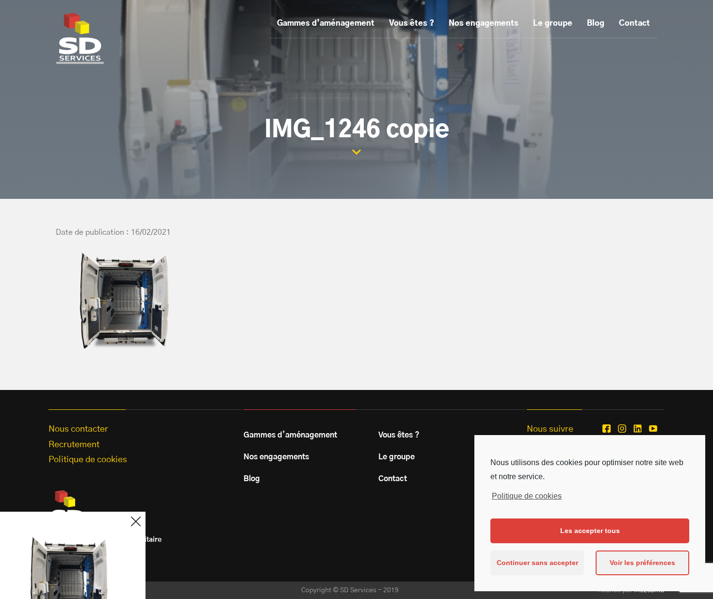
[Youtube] (653, 428)
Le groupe (552, 23)
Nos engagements (484, 23)
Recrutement (74, 444)
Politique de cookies (527, 496)
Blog (595, 23)
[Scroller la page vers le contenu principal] (356, 152)
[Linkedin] (637, 428)
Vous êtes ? (411, 23)
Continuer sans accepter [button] (537, 563)
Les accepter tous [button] (590, 530)
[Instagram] (622, 428)
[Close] (136, 521)
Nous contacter (78, 429)
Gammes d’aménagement (325, 23)
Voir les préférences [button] (642, 563)
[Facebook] (606, 428)
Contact (634, 23)
